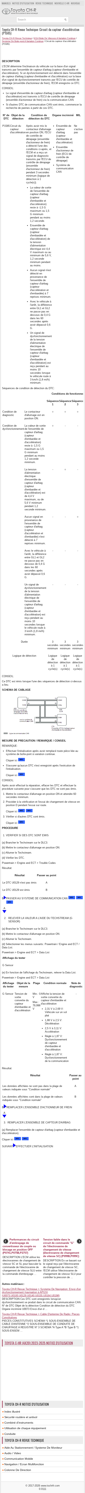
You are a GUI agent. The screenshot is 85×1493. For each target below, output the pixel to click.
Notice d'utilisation (23, 3)
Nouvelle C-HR (62, 3)
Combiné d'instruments (18, 1422)
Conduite (10, 1433)
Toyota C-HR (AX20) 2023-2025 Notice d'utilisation (39, 1343)
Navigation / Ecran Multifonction (24, 1464)
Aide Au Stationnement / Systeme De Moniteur (33, 1447)
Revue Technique (44, 3)
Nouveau (75, 3)
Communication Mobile (18, 1458)
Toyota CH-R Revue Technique (17, 38)
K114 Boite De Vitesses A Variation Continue (55, 38)
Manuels (6, 3)
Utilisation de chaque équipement (25, 1428)
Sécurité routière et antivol (20, 1417)
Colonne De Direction (17, 1470)
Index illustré (12, 1411)
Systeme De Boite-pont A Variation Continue (22, 41)
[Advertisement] (43, 52)
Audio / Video (12, 1453)
